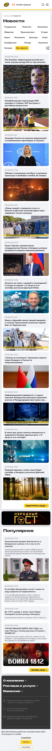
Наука (7, 37)
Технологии (19, 37)
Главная (7, 16)
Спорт (45, 37)
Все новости (22, 48)
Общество (9, 32)
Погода (27, 43)
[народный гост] (26, 518)
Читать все (38, 670)
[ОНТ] (6, 4)
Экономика (42, 27)
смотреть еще (35, 506)
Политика (26, 27)
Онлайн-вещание (23, 5)
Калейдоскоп (10, 43)
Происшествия (27, 32)
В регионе (43, 43)
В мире (44, 32)
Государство (10, 27)
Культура (33, 37)
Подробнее (26, 738)
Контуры (8, 48)
